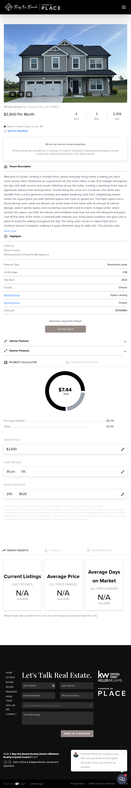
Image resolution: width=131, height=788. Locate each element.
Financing (11, 691)
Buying (10, 682)
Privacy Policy (78, 783)
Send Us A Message (77, 733)
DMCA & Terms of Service (102, 783)
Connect (11, 714)
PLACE (34, 757)
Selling (10, 687)
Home (9, 672)
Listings (10, 677)
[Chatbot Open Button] (122, 779)
